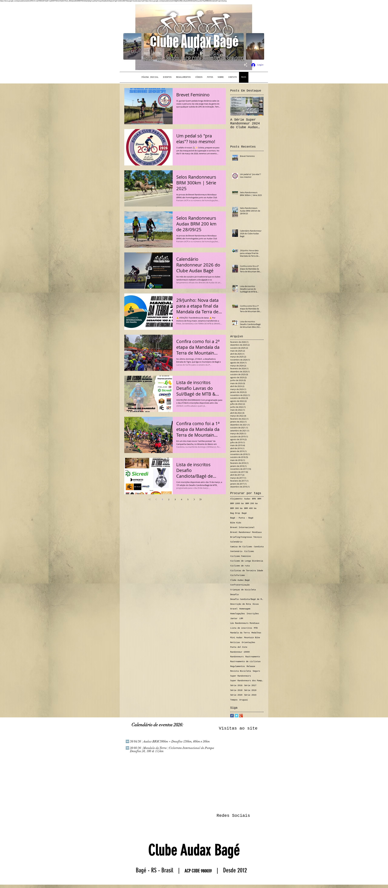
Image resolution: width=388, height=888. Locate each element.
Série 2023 (250, 695)
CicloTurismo (237, 575)
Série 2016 (236, 685)
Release (251, 666)
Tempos (233, 700)
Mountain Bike (252, 637)
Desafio (234, 594)
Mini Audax (236, 637)
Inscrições (253, 613)
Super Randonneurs (240, 676)
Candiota (259, 546)
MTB (256, 628)
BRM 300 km (236, 508)
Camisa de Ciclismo (241, 546)
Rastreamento (252, 656)
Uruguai (243, 700)
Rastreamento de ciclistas (245, 661)
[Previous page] (156, 499)
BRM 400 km (250, 508)
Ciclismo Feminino (240, 556)
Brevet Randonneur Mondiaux (246, 532)
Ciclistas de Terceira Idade (246, 570)
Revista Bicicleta (240, 671)
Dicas (256, 604)
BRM (259, 499)
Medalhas (256, 632)
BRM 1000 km (237, 503)
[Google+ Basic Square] (241, 715)
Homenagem (244, 609)
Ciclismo (249, 551)
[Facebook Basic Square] (232, 715)
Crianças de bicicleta (243, 589)
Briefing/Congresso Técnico (246, 537)
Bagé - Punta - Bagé (241, 518)
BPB (254, 499)
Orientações (248, 642)
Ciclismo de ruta (240, 566)
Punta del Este (238, 647)
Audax (247, 499)
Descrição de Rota (240, 604)
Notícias (235, 642)
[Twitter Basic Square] (236, 715)
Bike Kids (235, 522)
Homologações (237, 613)
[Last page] (200, 499)
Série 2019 (250, 690)
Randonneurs (237, 656)
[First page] (149, 499)
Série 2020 (236, 695)
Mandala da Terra (240, 632)
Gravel (233, 609)
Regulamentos (237, 666)
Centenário (236, 551)
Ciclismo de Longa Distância (246, 561)
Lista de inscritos (241, 628)
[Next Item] (258, 106)
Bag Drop (235, 513)
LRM (241, 618)
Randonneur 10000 (240, 652)
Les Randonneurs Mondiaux (244, 623)
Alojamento (236, 499)
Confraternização (240, 585)
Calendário (236, 542)
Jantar (233, 618)
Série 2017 (250, 685)
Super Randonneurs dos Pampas (247, 680)
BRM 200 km (251, 503)
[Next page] (194, 499)
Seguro (256, 671)
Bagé (244, 513)
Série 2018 (236, 690)
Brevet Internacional (242, 527)
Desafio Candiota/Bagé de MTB (247, 599)
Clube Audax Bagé (240, 580)
